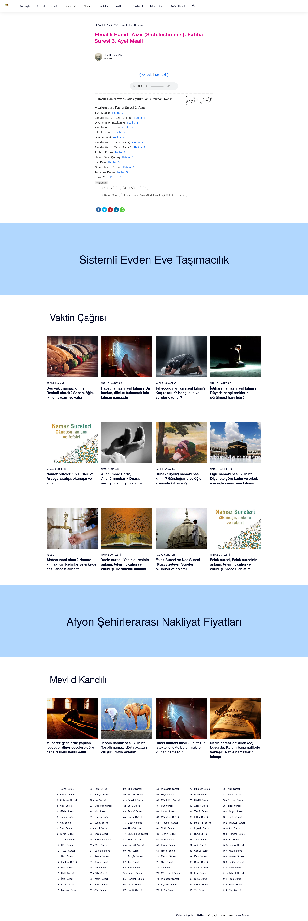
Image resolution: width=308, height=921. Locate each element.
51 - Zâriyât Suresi (133, 856)
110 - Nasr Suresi (232, 867)
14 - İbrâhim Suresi (67, 861)
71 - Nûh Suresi (164, 861)
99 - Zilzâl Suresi (232, 805)
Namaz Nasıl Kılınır (222, 468)
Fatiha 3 (118, 112)
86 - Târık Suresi (198, 839)
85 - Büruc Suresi (198, 833)
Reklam (201, 915)
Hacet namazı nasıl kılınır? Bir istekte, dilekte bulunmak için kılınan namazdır (125, 392)
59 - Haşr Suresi (165, 794)
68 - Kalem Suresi (165, 845)
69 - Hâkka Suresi (165, 850)
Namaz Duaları (110, 468)
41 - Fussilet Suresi (133, 800)
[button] (25, 6)
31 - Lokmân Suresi (100, 850)
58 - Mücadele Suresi (167, 788)
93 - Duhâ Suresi (198, 878)
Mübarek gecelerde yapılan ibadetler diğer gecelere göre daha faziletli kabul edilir (70, 747)
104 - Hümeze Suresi (234, 833)
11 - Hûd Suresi (65, 845)
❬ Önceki (145, 74)
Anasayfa (25, 6)
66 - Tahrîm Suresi (166, 833)
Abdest (41, 6)
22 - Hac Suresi (98, 800)
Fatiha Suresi (177, 195)
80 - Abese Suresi (199, 805)
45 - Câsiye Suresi (132, 822)
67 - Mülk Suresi (165, 839)
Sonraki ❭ (162, 74)
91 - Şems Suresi (199, 867)
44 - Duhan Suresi (132, 817)
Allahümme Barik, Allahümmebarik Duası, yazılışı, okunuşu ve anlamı (123, 478)
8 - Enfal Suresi (64, 828)
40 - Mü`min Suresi (133, 794)
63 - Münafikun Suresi (167, 817)
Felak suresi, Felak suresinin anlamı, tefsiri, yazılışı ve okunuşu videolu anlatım (233, 564)
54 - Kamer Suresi (132, 873)
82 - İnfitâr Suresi (199, 817)
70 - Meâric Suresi (166, 856)
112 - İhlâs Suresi (232, 878)
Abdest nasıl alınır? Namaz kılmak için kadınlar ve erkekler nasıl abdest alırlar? (72, 564)
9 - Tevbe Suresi (65, 833)
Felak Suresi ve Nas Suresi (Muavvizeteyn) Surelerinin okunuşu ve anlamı (178, 564)
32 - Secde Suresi (99, 856)
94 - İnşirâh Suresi (199, 884)
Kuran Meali (137, 6)
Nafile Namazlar (111, 383)
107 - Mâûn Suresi (232, 850)
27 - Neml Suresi (98, 828)
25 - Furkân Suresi (99, 817)
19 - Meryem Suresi (67, 890)
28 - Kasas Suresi (99, 833)
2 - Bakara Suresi (66, 794)
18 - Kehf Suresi (65, 884)
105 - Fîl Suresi (231, 839)
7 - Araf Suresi (64, 822)
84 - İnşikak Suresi (199, 828)
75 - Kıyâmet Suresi (166, 884)
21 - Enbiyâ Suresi (99, 794)
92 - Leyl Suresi (198, 873)
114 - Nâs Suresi (232, 890)
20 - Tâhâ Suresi (98, 788)
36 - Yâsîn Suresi (99, 878)
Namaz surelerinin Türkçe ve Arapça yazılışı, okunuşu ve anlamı (70, 478)
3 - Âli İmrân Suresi (67, 800)
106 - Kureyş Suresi (233, 845)
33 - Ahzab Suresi (99, 861)
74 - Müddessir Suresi (167, 878)
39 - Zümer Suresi (132, 788)
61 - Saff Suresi (164, 805)
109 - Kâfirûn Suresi (233, 861)
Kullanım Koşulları (185, 915)
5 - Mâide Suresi (65, 811)
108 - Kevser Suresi (233, 856)
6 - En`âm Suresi (65, 817)
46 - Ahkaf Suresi (132, 828)
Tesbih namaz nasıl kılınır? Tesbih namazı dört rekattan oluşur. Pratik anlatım (124, 747)
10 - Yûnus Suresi (66, 839)
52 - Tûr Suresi (131, 861)
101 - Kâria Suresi (232, 817)
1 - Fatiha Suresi (65, 788)
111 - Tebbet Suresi (233, 873)
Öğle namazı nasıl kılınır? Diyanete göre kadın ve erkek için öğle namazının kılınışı (234, 478)
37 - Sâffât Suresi (99, 884)
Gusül (54, 6)
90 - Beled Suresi (199, 861)
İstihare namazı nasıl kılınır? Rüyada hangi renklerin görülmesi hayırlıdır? (233, 392)
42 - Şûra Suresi (131, 805)
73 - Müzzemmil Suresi (168, 873)
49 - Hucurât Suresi (133, 845)
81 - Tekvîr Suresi (199, 811)
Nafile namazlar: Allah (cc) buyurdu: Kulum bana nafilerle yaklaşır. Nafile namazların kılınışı (235, 749)
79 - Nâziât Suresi (199, 800)
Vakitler (119, 6)
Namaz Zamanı (241, 915)
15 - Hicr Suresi (65, 867)
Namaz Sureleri (56, 468)
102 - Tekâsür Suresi (234, 822)
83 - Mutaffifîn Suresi (200, 822)
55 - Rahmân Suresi (133, 878)
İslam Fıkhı (156, 6)
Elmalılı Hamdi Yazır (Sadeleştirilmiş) (119, 25)
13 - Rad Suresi (65, 856)
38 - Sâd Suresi (98, 890)
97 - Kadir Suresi (232, 794)
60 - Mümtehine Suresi (168, 800)
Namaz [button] (88, 6)
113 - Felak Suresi (232, 884)
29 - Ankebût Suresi (100, 839)
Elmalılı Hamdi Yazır (114, 55)
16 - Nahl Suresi (65, 873)
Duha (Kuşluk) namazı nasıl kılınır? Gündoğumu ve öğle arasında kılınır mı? (178, 478)
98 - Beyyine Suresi (233, 800)
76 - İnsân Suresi (165, 890)
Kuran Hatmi (178, 6)
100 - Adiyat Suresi (233, 811)
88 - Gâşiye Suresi (199, 850)
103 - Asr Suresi (231, 828)
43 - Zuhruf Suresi (132, 811)
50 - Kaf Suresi (131, 850)
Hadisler (103, 6)
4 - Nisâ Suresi (64, 805)
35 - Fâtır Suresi (98, 873)
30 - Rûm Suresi (98, 845)
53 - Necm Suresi (132, 867)
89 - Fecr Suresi (198, 856)
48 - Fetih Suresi (132, 839)
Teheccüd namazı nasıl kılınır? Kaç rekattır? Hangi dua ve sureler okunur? (180, 392)
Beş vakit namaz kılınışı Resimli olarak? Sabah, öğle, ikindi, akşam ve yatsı (70, 392)
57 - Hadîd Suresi (132, 890)
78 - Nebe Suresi (198, 794)
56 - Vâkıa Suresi (132, 884)
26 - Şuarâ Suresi (99, 822)
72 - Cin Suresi (163, 867)
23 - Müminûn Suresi (101, 805)
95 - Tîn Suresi (197, 890)
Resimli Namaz (55, 383)
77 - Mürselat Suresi (200, 788)
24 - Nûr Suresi (98, 811)
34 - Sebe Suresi (98, 867)
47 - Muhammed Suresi (135, 833)
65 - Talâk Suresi (165, 828)
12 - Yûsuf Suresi (66, 850)
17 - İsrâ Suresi (65, 878)
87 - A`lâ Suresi (198, 845)
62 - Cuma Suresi (165, 811)
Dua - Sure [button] (71, 6)
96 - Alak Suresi (231, 788)
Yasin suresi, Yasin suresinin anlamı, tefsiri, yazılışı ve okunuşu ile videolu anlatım (125, 564)
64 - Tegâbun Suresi (167, 822)
